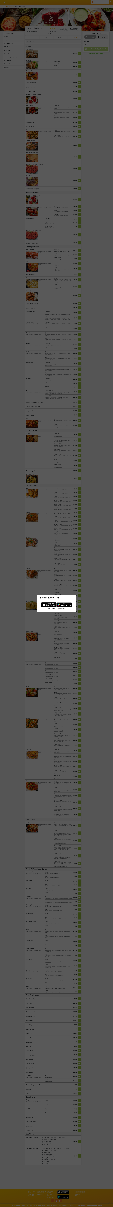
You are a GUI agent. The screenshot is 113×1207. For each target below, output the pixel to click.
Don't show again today (57, 608)
